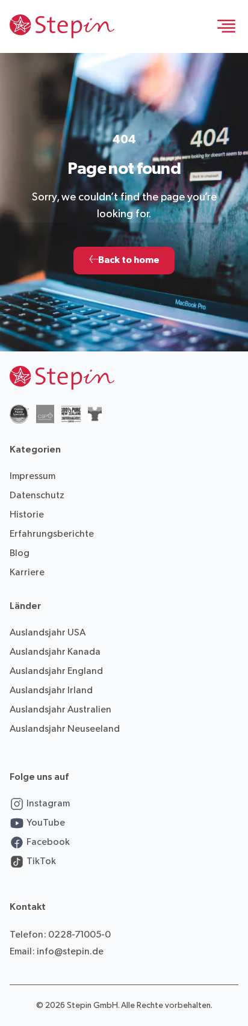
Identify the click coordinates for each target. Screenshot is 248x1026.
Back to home (124, 260)
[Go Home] (62, 26)
